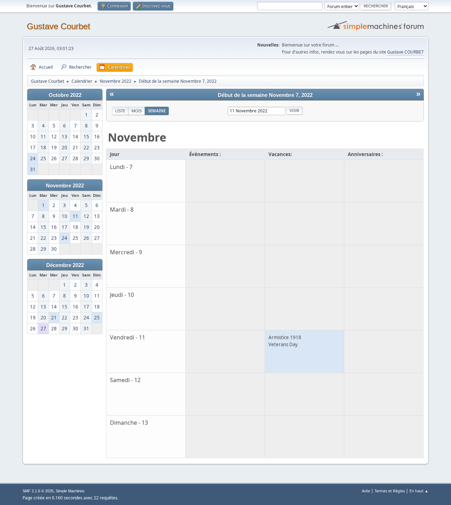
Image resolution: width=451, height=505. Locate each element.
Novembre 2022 (65, 185)
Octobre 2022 (65, 95)
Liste (120, 110)
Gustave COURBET (405, 52)
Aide (366, 490)
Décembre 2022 (65, 265)
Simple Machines (70, 491)
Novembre (137, 137)
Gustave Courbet (58, 26)
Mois (136, 110)
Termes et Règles (390, 490)
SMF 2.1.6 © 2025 (38, 491)
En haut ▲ (418, 490)
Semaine (157, 110)
